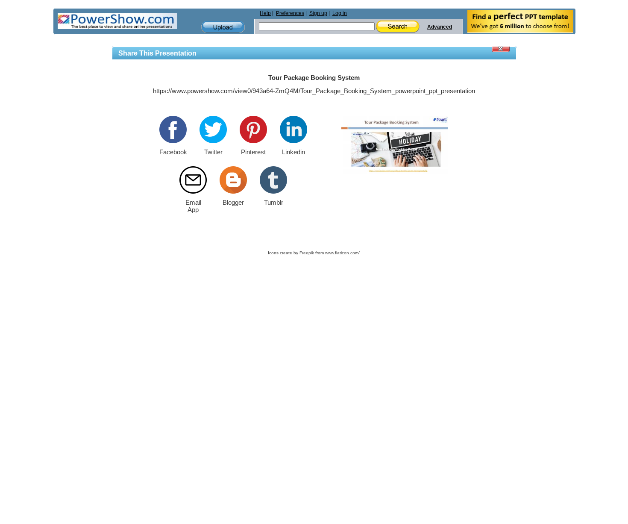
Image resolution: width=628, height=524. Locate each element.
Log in (339, 13)
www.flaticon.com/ (342, 252)
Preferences (290, 13)
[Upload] (223, 27)
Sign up (318, 13)
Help (265, 13)
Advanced (439, 27)
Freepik (306, 252)
